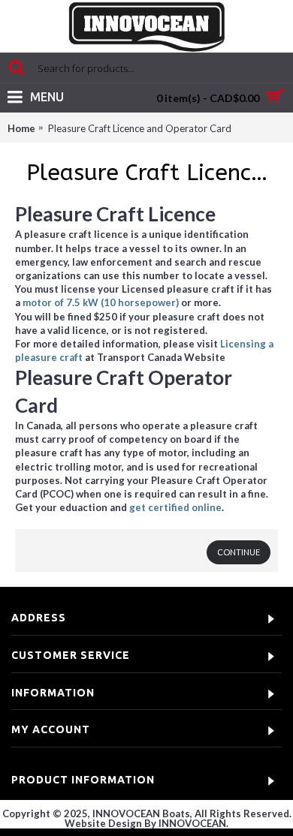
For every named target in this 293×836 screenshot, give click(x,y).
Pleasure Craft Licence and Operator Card (139, 128)
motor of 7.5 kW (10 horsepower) (102, 302)
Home (21, 128)
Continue (238, 552)
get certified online (175, 507)
